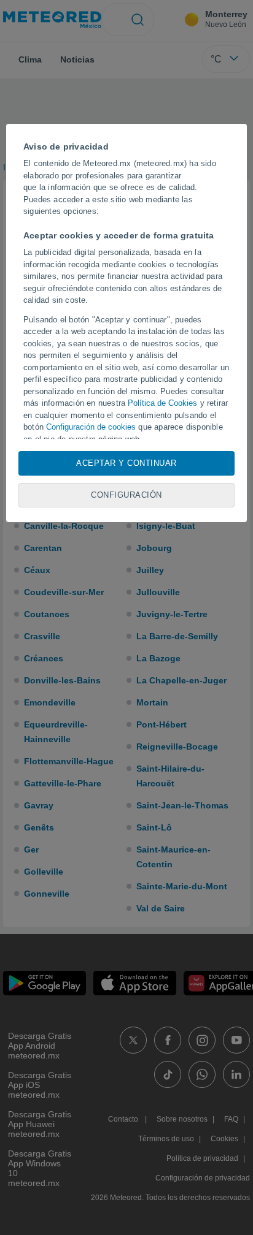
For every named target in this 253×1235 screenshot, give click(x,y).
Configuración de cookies (91, 426)
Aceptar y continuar (126, 463)
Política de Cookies (162, 403)
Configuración (126, 495)
